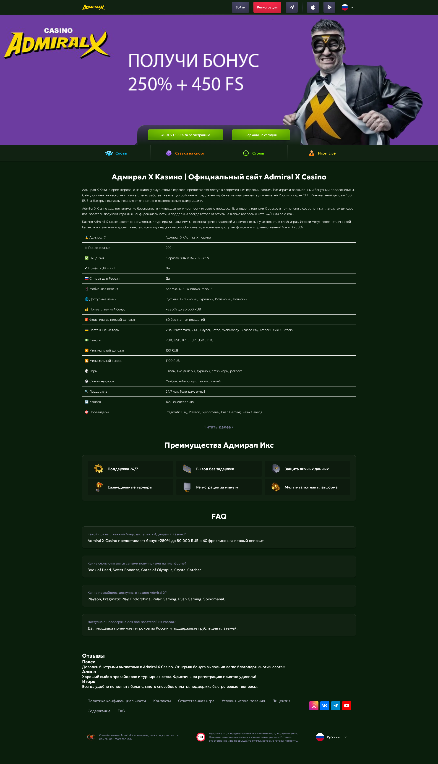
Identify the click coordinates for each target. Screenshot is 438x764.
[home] (93, 7)
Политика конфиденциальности (117, 700)
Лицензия (281, 700)
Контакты (162, 700)
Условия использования (243, 700)
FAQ (121, 711)
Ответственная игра (196, 700)
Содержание (99, 711)
